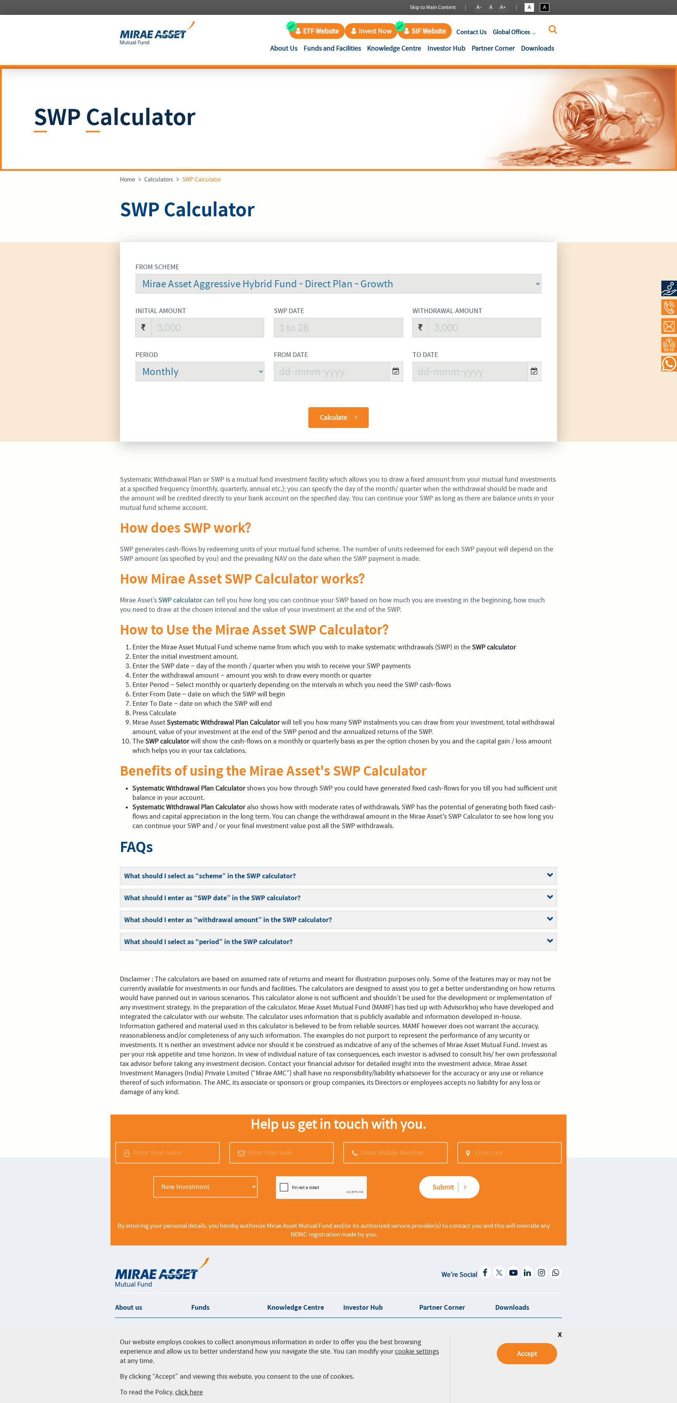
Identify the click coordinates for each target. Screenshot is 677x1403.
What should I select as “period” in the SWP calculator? (208, 942)
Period (147, 355)
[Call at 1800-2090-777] (669, 307)
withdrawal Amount (447, 311)
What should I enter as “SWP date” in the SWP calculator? (212, 898)
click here (189, 1392)
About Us (285, 48)
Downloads (537, 48)
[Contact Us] (669, 326)
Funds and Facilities (332, 48)
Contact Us (471, 32)
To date (425, 355)
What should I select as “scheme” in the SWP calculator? (210, 876)
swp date (289, 311)
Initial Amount (161, 311)
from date (291, 355)
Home (127, 179)
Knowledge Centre (394, 48)
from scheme (157, 267)
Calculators (158, 179)
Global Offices (511, 32)
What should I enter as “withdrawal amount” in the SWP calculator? (228, 920)
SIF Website (429, 31)
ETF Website (321, 31)
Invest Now (375, 31)
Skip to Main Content (433, 7)
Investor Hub (446, 48)
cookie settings (417, 1351)
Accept (527, 1354)
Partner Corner (493, 48)
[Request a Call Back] (669, 345)
